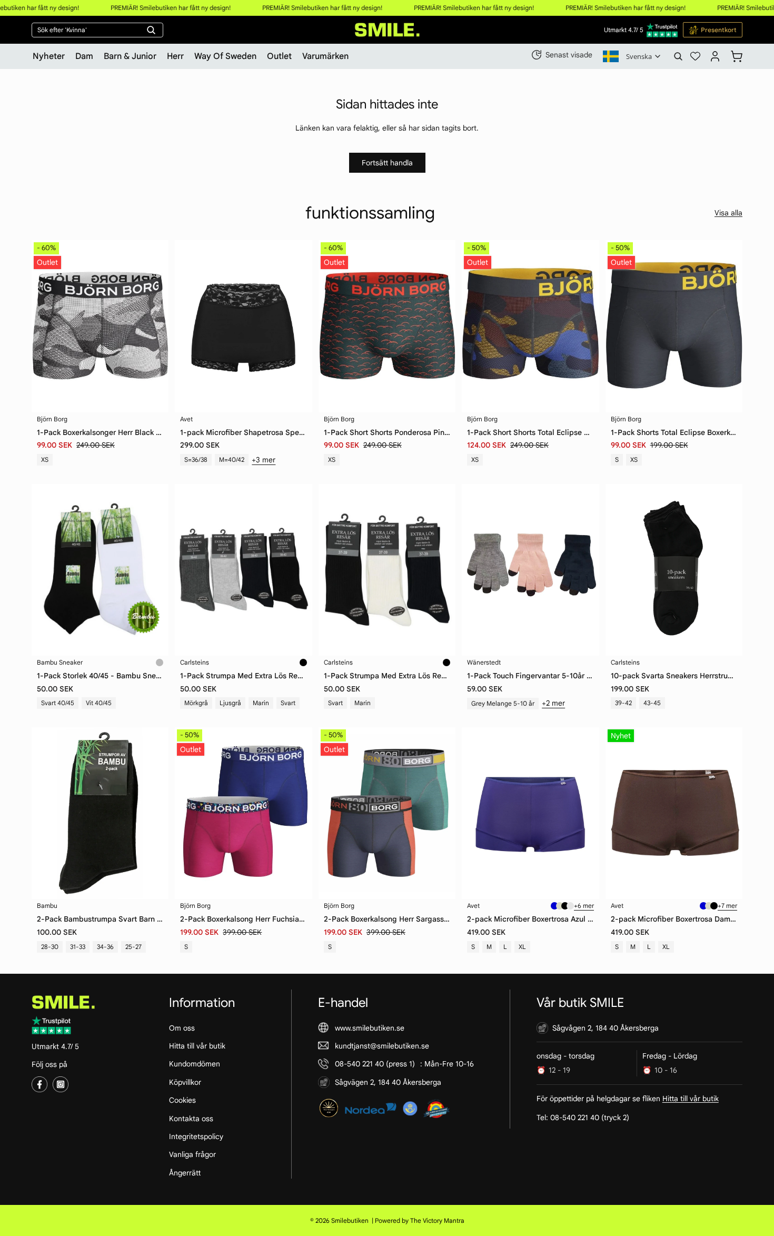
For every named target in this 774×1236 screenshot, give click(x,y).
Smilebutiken (350, 1220)
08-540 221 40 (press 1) (375, 1064)
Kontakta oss (191, 1118)
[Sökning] (678, 56)
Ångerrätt (185, 1172)
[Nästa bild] (439, 813)
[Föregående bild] (334, 813)
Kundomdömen (194, 1064)
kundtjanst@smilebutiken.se (382, 1046)
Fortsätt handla (387, 162)
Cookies (182, 1100)
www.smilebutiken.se (369, 1027)
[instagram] (60, 1084)
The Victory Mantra (437, 1220)
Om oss (182, 1027)
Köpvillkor (185, 1081)
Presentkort (719, 30)
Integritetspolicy (196, 1136)
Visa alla (728, 212)
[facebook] (39, 1084)
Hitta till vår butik (197, 1046)
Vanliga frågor (192, 1154)
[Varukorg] (737, 55)
